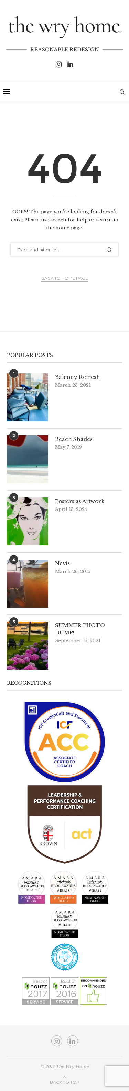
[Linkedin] (70, 64)
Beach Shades (74, 439)
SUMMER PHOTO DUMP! (80, 629)
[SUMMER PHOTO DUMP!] (27, 646)
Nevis (62, 563)
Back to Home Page (64, 278)
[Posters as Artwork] (27, 521)
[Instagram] (59, 64)
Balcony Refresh (77, 377)
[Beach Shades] (27, 459)
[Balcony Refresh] (27, 397)
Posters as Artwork (80, 501)
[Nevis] (27, 584)
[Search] (122, 92)
